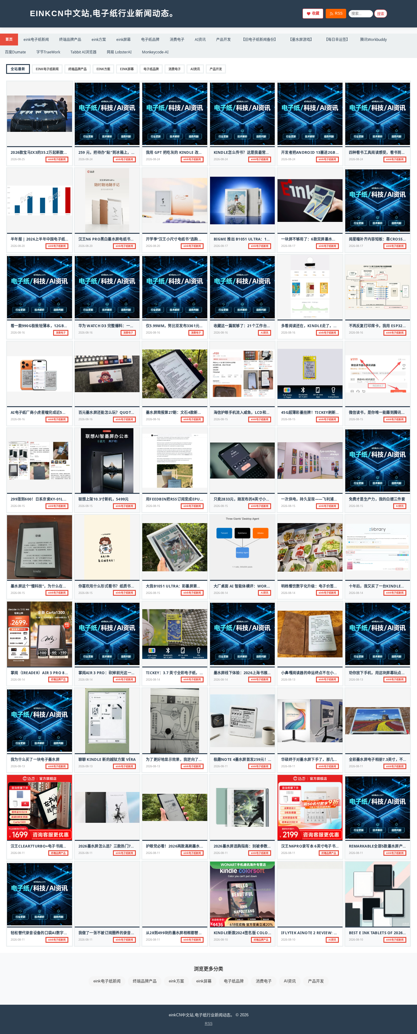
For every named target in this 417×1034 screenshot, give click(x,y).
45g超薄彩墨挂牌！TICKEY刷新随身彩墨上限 (319, 412)
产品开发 (223, 39)
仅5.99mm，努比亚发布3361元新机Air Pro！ (186, 325)
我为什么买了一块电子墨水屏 (35, 759)
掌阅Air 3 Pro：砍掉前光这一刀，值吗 (112, 672)
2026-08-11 (221, 766)
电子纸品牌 (150, 39)
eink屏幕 (123, 39)
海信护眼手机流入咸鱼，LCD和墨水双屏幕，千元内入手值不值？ (268, 412)
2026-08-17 (221, 246)
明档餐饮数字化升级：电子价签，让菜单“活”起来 (322, 586)
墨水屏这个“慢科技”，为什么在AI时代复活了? (49, 586)
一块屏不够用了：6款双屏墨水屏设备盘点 (316, 239)
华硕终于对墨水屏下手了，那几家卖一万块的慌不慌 (324, 759)
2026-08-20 (18, 246)
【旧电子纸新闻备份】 (259, 39)
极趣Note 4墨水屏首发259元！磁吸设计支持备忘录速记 (262, 759)
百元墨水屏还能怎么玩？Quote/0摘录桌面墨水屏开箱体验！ (130, 412)
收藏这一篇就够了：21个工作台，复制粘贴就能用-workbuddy (269, 325)
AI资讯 (200, 39)
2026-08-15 (221, 419)
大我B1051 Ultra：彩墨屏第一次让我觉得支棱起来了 (192, 586)
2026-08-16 (18, 332)
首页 (9, 39)
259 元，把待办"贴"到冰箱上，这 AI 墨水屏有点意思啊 (124, 152)
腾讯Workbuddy (373, 39)
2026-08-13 (288, 680)
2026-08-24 (85, 159)
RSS (339, 13)
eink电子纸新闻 (36, 39)
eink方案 (99, 39)
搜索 (380, 14)
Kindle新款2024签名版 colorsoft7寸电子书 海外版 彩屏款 (268, 932)
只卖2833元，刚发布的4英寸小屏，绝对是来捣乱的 (257, 499)
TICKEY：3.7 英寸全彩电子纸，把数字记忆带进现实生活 (193, 672)
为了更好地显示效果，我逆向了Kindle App (184, 759)
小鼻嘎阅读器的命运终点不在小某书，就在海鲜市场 (324, 672)
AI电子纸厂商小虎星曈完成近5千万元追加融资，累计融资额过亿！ (66, 412)
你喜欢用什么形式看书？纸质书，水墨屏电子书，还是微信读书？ (132, 586)
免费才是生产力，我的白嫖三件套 (377, 499)
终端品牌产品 (70, 39)
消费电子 (177, 39)
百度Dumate (15, 52)
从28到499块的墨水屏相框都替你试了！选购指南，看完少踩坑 (198, 932)
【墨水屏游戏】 (301, 39)
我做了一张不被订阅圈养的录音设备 (108, 932)
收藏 (315, 13)
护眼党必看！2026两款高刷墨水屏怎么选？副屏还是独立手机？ (199, 846)
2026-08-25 (18, 159)
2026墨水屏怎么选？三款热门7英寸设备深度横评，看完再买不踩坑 (134, 846)
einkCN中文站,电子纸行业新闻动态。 (104, 13)
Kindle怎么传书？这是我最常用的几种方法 (251, 152)
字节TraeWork (48, 52)
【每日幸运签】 (337, 39)
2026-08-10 (221, 940)
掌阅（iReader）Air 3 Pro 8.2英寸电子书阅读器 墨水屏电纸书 (66, 672)
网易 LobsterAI (119, 52)
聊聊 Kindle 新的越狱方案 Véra (107, 759)
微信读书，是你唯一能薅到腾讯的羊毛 (381, 412)
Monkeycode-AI (155, 52)
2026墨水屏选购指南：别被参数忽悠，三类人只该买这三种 (263, 846)
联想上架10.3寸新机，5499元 (103, 499)
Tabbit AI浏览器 (83, 52)
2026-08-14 (221, 593)
